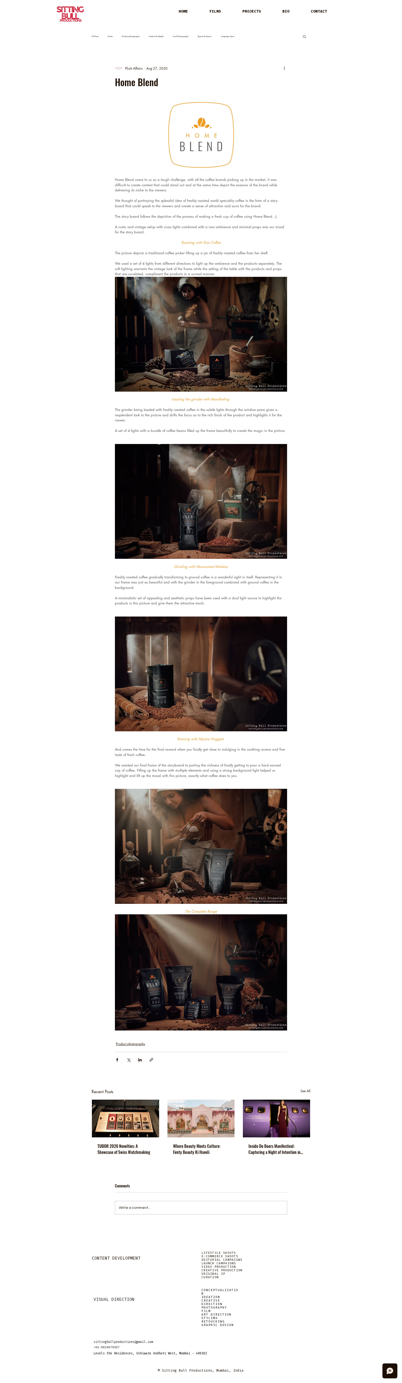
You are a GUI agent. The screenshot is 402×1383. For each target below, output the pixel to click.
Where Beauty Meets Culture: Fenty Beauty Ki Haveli (196, 1149)
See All (305, 1091)
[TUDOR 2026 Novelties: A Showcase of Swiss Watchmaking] (125, 1118)
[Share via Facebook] (117, 1060)
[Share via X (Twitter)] (128, 1060)
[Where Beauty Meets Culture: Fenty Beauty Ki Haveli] (201, 1118)
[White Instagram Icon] (204, 1339)
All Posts (95, 36)
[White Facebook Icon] (215, 1339)
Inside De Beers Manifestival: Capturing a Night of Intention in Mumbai (274, 1149)
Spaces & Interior (205, 36)
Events (110, 36)
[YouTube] (235, 1339)
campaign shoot (227, 36)
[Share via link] (151, 1060)
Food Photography (180, 36)
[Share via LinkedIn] (140, 1060)
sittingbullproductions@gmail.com (123, 1342)
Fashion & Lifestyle (156, 36)
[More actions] (284, 68)
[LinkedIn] (225, 1339)
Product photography (131, 36)
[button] (304, 36)
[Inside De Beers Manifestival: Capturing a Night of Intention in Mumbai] (276, 1118)
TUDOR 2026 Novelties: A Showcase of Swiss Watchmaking (123, 1149)
